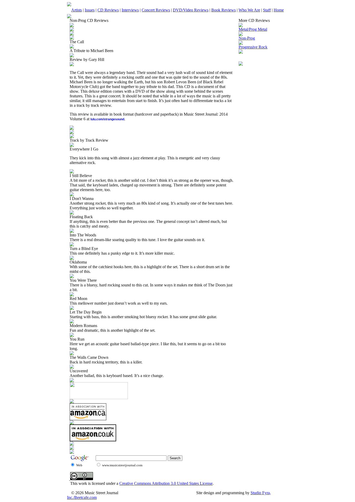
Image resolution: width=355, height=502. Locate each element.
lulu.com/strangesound (107, 119)
